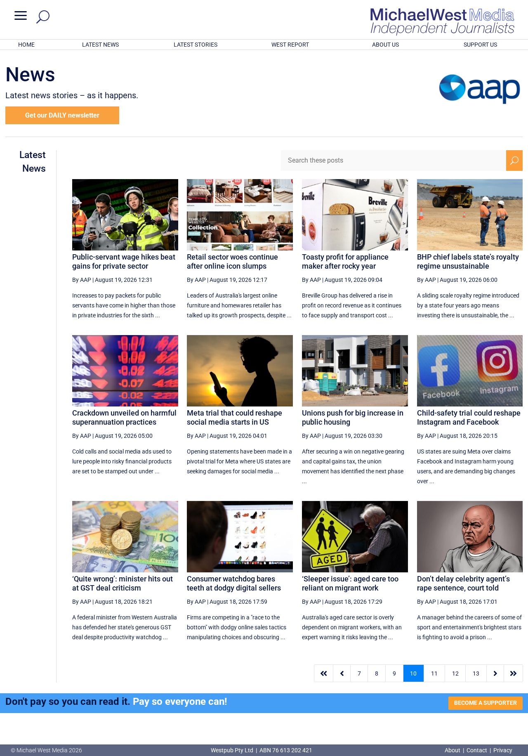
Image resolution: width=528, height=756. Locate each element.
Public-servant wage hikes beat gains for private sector (123, 261)
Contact (477, 750)
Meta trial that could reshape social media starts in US (234, 417)
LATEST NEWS (100, 44)
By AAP (81, 279)
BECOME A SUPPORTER (485, 702)
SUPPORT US (480, 44)
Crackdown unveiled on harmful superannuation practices (124, 417)
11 (434, 673)
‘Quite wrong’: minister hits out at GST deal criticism (122, 583)
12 (455, 673)
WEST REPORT (290, 44)
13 (476, 673)
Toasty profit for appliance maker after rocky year (345, 261)
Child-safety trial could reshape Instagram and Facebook (469, 417)
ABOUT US (385, 44)
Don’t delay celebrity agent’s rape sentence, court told (463, 583)
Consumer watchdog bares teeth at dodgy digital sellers (234, 583)
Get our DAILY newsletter (62, 115)
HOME (26, 44)
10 (413, 673)
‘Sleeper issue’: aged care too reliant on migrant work (350, 583)
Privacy (502, 750)
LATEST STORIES (195, 44)
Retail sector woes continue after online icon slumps (232, 261)
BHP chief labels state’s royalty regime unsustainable (468, 261)
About (453, 750)
